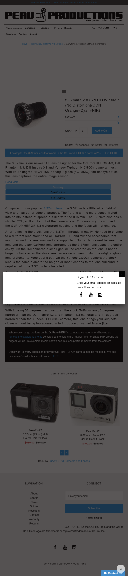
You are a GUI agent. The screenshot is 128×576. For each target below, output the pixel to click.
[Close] (122, 274)
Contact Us (114, 573)
